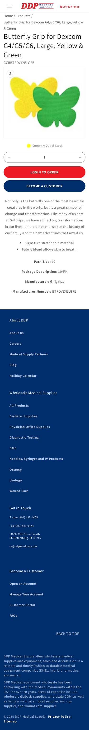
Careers (15, 343)
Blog (12, 365)
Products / (24, 15)
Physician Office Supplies (29, 427)
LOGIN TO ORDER (44, 172)
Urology (15, 480)
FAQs (13, 615)
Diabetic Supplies (23, 416)
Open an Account (23, 583)
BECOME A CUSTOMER (44, 186)
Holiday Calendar (23, 376)
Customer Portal (22, 605)
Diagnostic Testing (24, 437)
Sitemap (10, 721)
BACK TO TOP (68, 633)
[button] (9, 6)
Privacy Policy (59, 716)
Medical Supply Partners (28, 354)
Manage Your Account (26, 594)
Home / (9, 15)
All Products (19, 405)
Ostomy (15, 469)
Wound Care (18, 491)
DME (13, 448)
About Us (16, 333)
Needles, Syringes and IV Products (36, 459)
